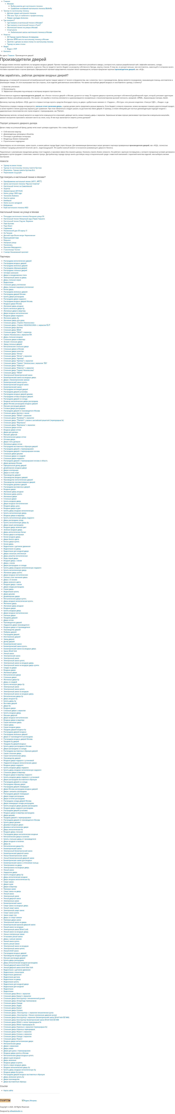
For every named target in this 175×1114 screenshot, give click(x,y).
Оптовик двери (9, 439)
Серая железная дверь (13, 722)
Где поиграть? (9, 20)
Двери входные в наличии (14, 841)
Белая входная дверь (12, 537)
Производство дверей (12, 475)
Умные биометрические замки (15, 855)
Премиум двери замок (12, 920)
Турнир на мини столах (16, 44)
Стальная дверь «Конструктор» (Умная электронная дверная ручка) (30, 1015)
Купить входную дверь (12, 501)
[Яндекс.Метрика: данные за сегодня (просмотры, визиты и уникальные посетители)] (29, 1100)
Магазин (10, 3)
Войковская (8, 205)
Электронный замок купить (14, 660)
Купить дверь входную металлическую (19, 510)
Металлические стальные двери (16, 346)
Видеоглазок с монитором (14, 972)
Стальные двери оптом (13, 427)
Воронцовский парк (11, 237)
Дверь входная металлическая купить (18, 601)
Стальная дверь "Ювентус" (14, 365)
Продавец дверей (10, 617)
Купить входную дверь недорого (16, 767)
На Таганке (8, 233)
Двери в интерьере (11, 470)
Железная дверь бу (11, 318)
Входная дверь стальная (13, 832)
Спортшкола (12, 30)
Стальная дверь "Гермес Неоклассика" (19, 370)
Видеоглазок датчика (12, 977)
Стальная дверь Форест (13, 1039)
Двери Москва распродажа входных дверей (21, 403)
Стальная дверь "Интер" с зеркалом (18, 356)
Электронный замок (11, 658)
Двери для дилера (11, 432)
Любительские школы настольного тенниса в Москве (31, 32)
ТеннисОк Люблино (11, 195)
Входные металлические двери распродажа (21, 401)
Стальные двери (10, 498)
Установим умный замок (13, 936)
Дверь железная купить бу (14, 1077)
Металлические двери (12, 675)
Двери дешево (9, 594)
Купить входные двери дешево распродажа (21, 805)
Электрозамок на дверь (13, 865)
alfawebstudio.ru (16, 1111)
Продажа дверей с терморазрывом (17, 817)
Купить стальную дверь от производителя (20, 839)
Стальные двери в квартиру (14, 339)
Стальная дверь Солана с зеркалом (18, 1034)
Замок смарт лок (10, 915)
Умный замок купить (11, 941)
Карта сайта (8, 1090)
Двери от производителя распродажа (18, 736)
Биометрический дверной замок (16, 853)
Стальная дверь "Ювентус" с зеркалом (19, 368)
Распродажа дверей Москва (14, 294)
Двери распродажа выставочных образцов (20, 779)
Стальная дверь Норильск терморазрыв (19, 1029)
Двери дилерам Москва (13, 463)
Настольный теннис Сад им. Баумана (18, 221)
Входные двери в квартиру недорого (18, 774)
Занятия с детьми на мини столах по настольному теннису (30, 41)
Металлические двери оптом (15, 437)
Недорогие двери (10, 872)
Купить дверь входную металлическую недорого (22, 567)
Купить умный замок (11, 943)
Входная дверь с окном (13, 560)
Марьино (7, 240)
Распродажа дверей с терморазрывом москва (22, 451)
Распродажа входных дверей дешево (18, 394)
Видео (6, 46)
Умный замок (9, 653)
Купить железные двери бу (14, 308)
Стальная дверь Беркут (13, 1008)
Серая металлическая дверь (15, 755)
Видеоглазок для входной (14, 986)
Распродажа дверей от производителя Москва (22, 410)
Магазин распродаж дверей (14, 406)
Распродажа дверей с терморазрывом (19, 449)
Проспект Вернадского (12, 247)
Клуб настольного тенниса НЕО (16, 207)
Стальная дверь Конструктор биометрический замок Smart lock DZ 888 (31, 1019)
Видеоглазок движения (12, 974)
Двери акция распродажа (13, 525)
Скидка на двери (10, 667)
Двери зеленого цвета (12, 582)
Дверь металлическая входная (16, 877)
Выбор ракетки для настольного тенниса (26, 6)
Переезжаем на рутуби (13, 172)
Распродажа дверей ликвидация (16, 786)
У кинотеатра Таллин (12, 249)
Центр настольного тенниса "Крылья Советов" (22, 183)
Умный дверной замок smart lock (16, 965)
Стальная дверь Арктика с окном (16, 413)
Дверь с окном (9, 563)
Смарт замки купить (11, 912)
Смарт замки (9, 881)
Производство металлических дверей (18, 479)
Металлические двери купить (15, 598)
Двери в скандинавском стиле (15, 275)
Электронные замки (11, 901)
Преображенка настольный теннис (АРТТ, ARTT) (23, 181)
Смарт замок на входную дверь (16, 905)
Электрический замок (12, 655)
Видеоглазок (8, 989)
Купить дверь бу (10, 701)
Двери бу (7, 705)
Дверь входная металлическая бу (17, 879)
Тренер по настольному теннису (16, 11)
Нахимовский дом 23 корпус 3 (15, 230)
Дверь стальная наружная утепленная (19, 287)
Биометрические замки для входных (18, 860)
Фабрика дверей (10, 632)
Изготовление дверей (12, 636)
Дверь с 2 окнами (10, 579)
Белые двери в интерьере (14, 534)
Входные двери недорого (13, 315)
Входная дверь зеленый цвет (15, 527)
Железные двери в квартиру (15, 311)
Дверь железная (10, 1060)
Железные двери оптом (13, 444)
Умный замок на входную (13, 927)
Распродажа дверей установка (16, 391)
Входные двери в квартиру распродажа (19, 813)
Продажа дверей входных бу (15, 729)
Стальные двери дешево (13, 453)
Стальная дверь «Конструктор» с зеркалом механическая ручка (28, 1012)
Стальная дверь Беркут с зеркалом (17, 996)
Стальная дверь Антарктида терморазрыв (20, 1000)
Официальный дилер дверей (15, 465)
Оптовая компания (11, 272)
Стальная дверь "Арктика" (14, 358)
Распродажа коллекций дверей (16, 389)
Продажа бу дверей (11, 741)
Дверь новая (8, 1048)
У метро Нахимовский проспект (16, 252)
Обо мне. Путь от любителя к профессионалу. (25, 15)
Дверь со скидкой (10, 682)
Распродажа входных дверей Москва (18, 301)
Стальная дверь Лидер (12, 1005)
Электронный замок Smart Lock (16, 929)
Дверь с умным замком (13, 939)
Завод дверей (9, 639)
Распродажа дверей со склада (15, 399)
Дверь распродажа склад (13, 520)
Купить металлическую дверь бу (16, 522)
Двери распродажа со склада (15, 565)
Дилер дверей (9, 641)
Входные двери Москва (13, 303)
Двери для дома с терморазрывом (17, 1050)
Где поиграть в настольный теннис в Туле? (24, 25)
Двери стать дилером (12, 441)
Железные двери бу (11, 679)
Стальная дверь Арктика (13, 327)
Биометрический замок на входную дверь (20, 377)
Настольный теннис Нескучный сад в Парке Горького (24, 218)
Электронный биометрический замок (18, 375)
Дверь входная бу (10, 698)
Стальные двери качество (14, 351)
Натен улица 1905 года (13, 193)
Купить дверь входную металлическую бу (20, 1069)
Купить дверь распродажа (14, 960)
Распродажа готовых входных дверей (18, 396)
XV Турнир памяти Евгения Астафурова (22, 37)
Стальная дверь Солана (13, 1010)
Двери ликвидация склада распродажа (19, 803)
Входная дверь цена (12, 506)
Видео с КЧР (12, 49)
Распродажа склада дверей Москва (17, 801)
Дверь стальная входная (13, 337)
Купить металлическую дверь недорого (19, 517)
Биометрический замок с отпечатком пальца (21, 862)
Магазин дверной (10, 434)
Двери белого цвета (11, 539)
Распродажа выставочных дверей (17, 487)
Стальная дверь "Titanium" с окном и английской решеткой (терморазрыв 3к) (34, 420)
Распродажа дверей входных (15, 732)
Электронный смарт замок (14, 910)
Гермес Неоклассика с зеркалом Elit (18, 334)
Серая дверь (9, 589)
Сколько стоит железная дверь (16, 577)
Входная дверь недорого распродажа (18, 808)
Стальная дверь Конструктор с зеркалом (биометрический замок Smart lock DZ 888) (36, 1017)
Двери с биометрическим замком (16, 380)
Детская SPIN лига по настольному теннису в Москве (28, 39)
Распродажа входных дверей (15, 263)
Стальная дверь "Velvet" (13, 372)
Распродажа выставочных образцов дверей (21, 446)
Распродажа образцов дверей (15, 268)
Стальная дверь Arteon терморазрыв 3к (19, 1024)
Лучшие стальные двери (13, 341)
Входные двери (10, 489)
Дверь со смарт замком (13, 917)
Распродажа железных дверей (15, 265)
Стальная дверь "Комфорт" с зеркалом (19, 418)
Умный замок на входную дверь (16, 931)
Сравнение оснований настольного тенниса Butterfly (31, 8)
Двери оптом (9, 620)
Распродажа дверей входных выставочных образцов (24, 1074)
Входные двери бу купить (13, 1072)
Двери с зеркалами (11, 1046)
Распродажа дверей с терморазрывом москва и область (26, 460)
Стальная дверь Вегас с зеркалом (17, 993)
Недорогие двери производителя (16, 625)
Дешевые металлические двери (16, 827)
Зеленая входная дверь (13, 529)
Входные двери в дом (12, 508)
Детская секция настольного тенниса (21, 13)
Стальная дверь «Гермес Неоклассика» (19, 322)
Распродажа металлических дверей (18, 261)
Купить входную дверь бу (13, 874)
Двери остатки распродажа (14, 798)
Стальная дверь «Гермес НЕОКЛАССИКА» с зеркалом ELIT (27, 325)
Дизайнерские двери (12, 596)
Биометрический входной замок (16, 384)
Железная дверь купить (13, 494)
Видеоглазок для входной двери (16, 551)
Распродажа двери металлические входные (21, 834)
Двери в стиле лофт (11, 472)
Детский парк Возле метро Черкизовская (19, 235)
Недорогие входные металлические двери (20, 763)
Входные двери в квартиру (14, 515)
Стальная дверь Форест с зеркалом (17, 1031)
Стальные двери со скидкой (14, 456)
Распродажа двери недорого (15, 299)
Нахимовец (8, 245)
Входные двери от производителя (17, 627)
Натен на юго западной (13, 203)
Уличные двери (9, 615)
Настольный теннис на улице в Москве (22, 27)
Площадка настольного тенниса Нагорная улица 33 (24, 216)
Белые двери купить (11, 541)
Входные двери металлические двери (18, 1041)
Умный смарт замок (11, 908)
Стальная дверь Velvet (12, 330)
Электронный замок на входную (16, 691)
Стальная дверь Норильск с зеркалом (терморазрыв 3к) (25, 1027)
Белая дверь (8, 289)
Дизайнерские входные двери (15, 468)
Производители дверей (13, 622)
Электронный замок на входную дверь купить (21, 665)
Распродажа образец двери (14, 784)
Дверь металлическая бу (13, 829)
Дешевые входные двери (13, 824)
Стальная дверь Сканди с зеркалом (17, 1036)
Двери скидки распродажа (14, 796)
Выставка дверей (10, 703)
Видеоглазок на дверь (12, 548)
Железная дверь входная (13, 306)
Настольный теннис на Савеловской (18, 186)
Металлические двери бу (13, 696)
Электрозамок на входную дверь (16, 867)
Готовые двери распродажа (14, 408)
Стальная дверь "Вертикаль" (15, 422)
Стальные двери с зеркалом (15, 710)
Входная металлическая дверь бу (17, 1067)
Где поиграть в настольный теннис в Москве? (25, 22)
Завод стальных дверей (13, 344)
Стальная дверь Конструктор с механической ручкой (24, 998)
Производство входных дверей (16, 477)
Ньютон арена (9, 198)
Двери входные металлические (16, 313)
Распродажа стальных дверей (15, 270)
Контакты (7, 51)
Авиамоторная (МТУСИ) (13, 191)
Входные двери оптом (12, 429)
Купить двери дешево (12, 822)
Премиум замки (10, 889)
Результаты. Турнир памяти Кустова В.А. (19, 170)
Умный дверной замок (12, 898)
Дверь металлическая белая (15, 532)
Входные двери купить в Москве (16, 1053)
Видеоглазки (8, 282)
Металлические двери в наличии (16, 836)
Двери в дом (8, 884)
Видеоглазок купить (11, 591)
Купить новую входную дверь (15, 1065)
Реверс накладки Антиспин (17, 18)
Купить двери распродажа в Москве (17, 746)
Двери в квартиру (10, 886)
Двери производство (11, 1079)
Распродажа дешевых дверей (15, 484)
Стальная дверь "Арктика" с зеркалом (18, 360)
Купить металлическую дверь (15, 513)
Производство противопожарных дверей (19, 482)
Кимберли (7, 200)
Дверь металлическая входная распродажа (21, 962)
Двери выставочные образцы (15, 1081)
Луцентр (7, 188)
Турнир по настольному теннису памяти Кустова (23, 168)
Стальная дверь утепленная (15, 284)
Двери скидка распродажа (14, 586)
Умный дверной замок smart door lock (18, 967)
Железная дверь (10, 603)
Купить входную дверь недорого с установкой (21, 777)
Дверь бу (7, 843)
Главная (7, 1)
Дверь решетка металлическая (16, 556)
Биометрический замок (13, 387)
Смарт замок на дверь (12, 891)
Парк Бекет (8, 226)
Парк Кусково (9, 223)
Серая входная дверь (12, 727)
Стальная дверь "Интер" (13, 353)
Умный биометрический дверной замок (19, 858)
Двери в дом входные (12, 1058)
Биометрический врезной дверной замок (19, 924)
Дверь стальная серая (12, 280)
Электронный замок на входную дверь (19, 663)
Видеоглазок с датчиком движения (17, 546)
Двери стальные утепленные (15, 553)
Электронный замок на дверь (15, 277)
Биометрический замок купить (15, 382)
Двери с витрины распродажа (15, 791)
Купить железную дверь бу (14, 684)
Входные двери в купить (13, 1062)
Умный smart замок (11, 950)
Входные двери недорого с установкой (19, 760)
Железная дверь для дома (14, 320)
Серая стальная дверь (12, 753)
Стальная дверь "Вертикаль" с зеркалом (19, 425)
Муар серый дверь (11, 558)
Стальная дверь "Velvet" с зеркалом (17, 332)
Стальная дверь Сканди (13, 1003)
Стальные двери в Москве (14, 349)
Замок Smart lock (10, 651)
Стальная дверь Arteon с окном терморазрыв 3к (22, 1022)
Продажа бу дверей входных (15, 744)
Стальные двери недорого (14, 458)
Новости (7, 34)
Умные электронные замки (14, 934)
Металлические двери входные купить (18, 1055)
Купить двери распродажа (14, 296)
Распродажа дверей (11, 634)
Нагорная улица (10, 242)
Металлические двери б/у (14, 846)
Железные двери (10, 496)
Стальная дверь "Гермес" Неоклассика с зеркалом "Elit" (25, 363)
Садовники (8, 228)
